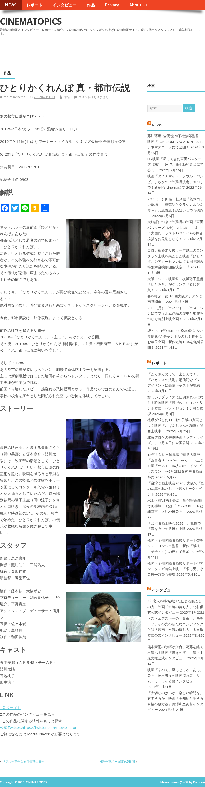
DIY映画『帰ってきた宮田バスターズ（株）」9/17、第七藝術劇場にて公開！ (176, 164)
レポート (35, 5)
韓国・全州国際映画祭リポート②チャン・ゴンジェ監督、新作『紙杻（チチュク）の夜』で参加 (176, 546)
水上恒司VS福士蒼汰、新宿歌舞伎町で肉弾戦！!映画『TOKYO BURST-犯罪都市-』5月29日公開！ (176, 506)
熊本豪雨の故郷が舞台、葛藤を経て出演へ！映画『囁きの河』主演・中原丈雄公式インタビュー (176, 652)
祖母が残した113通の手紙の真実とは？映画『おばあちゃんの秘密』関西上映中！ (176, 425)
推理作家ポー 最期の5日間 (117, 761)
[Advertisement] (110, 51)
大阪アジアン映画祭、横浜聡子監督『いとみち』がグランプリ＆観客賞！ (176, 284)
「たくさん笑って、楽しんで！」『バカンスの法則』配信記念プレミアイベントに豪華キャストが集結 (176, 380)
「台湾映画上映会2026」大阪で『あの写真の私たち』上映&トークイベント (176, 489)
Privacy (112, 5)
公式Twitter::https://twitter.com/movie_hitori (39, 727)
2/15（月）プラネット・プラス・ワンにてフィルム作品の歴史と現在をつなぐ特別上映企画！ (176, 313)
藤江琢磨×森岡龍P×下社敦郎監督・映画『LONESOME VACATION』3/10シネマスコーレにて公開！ (176, 141)
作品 (91, 5)
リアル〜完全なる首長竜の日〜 (23, 761)
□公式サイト (10, 707)
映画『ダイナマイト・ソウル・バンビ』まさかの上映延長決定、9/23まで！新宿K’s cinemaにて (176, 182)
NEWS (10, 5)
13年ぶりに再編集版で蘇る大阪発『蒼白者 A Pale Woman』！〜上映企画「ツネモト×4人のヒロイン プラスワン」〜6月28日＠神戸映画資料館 (176, 465)
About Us (139, 5)
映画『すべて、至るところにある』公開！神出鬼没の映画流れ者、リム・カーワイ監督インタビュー (176, 675)
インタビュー (65, 5)
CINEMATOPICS (31, 21)
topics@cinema (15, 97)
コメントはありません (93, 97)
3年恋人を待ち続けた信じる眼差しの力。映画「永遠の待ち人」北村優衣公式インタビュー (176, 607)
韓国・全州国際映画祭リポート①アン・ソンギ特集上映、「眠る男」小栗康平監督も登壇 (176, 569)
